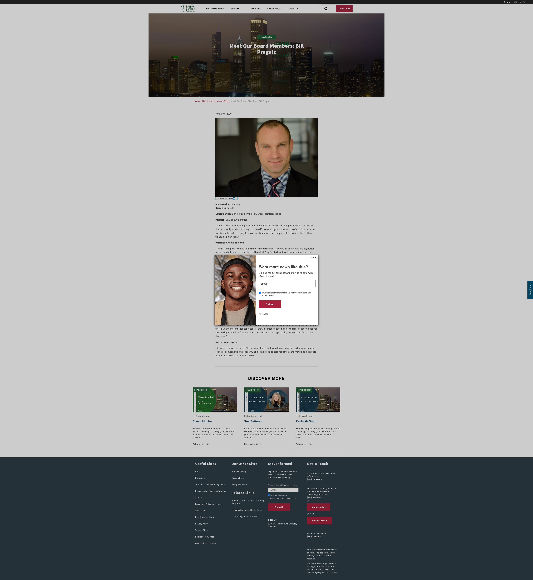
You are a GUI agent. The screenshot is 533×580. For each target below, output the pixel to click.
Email (264, 283)
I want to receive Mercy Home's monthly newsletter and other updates (286, 294)
